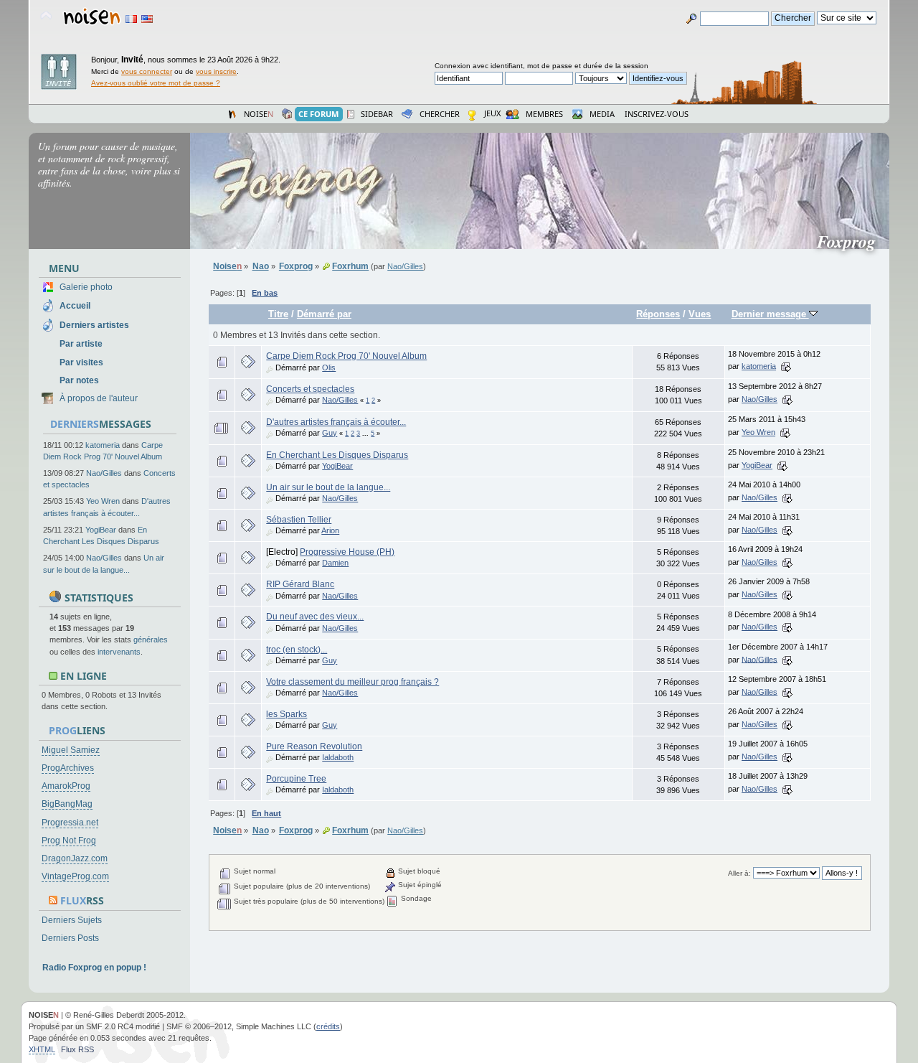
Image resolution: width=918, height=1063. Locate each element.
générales (150, 639)
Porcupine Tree (296, 779)
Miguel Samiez (71, 750)
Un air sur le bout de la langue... (328, 487)
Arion (330, 530)
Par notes (79, 380)
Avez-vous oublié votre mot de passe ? (155, 83)
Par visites (81, 362)
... (366, 433)
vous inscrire (216, 71)
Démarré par (324, 314)
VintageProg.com (75, 876)
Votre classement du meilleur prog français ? (352, 682)
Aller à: (739, 873)
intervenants (119, 651)
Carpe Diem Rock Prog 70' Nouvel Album (346, 356)
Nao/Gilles (104, 473)
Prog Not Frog (69, 840)
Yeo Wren (103, 501)
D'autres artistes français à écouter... (336, 422)
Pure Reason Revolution (314, 746)
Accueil (75, 306)
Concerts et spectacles (310, 389)
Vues (699, 314)
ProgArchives (68, 768)
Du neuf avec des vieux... (315, 617)
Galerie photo (86, 287)
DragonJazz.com (75, 858)
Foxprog (852, 241)
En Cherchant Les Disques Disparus (337, 455)
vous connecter (146, 71)
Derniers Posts (70, 938)
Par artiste (81, 344)
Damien (335, 562)
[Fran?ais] (131, 19)
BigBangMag (67, 804)
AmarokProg (66, 786)
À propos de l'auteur (99, 398)
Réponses (658, 314)
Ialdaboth (338, 757)
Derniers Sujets (72, 920)
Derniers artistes (94, 325)
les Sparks (286, 714)
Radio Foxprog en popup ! (94, 968)
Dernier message (770, 314)
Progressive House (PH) (347, 552)
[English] (147, 19)
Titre (278, 314)
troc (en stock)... (296, 650)
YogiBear (100, 529)
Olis (329, 367)
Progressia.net (70, 823)
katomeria (102, 445)
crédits (328, 1026)
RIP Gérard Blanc (300, 584)
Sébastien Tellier (298, 520)
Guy (329, 433)
